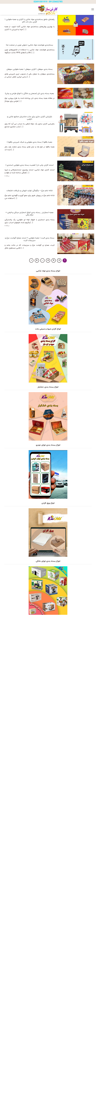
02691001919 (40, 1)
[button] (92, 9)
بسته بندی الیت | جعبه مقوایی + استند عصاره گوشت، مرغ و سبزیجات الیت (29, 239)
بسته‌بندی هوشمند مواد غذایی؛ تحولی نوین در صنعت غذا (29, 45)
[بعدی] (31, 260)
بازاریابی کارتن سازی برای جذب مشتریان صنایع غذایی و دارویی (29, 117)
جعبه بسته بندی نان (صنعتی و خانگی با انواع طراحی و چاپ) (29, 93)
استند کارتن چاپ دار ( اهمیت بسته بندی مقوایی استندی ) (30, 165)
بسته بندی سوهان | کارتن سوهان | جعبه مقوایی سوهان (29, 69)
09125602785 (55, 1)
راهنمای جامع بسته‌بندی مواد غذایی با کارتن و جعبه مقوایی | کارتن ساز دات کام (29, 20)
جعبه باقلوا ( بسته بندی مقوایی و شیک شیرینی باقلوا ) (29, 142)
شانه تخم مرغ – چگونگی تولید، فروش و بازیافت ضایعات (29, 190)
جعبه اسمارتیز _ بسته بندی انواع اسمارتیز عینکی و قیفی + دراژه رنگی (30, 213)
